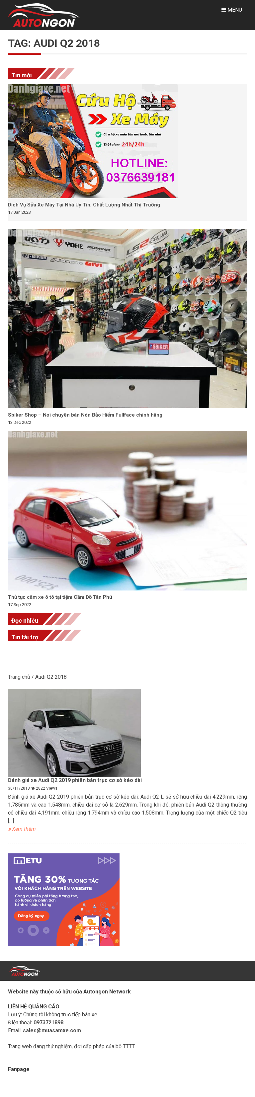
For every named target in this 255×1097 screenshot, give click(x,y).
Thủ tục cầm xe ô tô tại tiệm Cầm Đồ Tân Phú (60, 597)
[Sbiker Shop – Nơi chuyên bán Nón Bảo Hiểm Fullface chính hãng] (127, 318)
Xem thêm (24, 829)
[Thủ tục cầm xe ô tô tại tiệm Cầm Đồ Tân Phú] (127, 510)
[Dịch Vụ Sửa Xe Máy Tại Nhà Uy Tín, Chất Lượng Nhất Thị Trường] (127, 141)
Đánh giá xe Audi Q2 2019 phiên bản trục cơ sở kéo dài (75, 780)
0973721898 (48, 1022)
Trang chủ (19, 677)
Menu (234, 10)
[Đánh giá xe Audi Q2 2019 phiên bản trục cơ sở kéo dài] (127, 733)
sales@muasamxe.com (52, 1030)
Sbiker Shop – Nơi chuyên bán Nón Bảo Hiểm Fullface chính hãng (85, 415)
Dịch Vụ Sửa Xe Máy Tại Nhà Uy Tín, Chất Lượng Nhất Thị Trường (84, 205)
